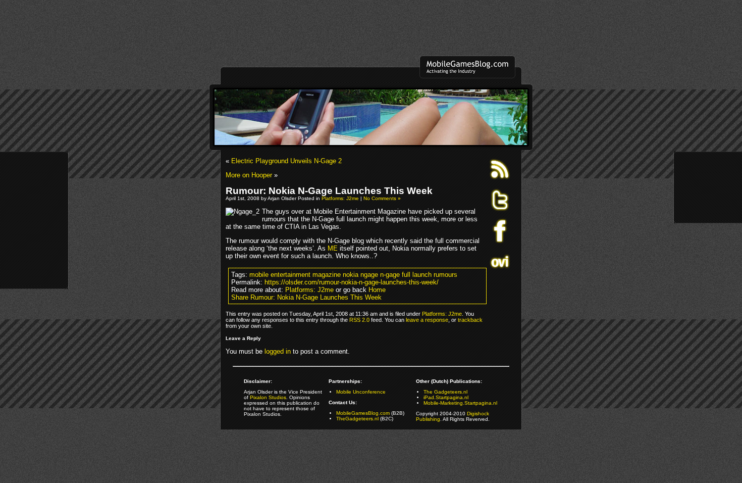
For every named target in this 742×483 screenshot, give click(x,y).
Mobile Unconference (361, 392)
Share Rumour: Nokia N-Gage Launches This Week (306, 297)
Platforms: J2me (340, 198)
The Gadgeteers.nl (445, 392)
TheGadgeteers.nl (357, 418)
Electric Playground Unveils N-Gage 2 (286, 161)
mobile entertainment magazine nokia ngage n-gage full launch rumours (353, 274)
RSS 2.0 (359, 320)
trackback (470, 320)
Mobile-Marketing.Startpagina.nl (460, 403)
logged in (277, 351)
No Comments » (382, 198)
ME (333, 248)
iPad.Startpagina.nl (445, 397)
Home (377, 290)
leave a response (427, 320)
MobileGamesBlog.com (363, 413)
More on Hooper (249, 175)
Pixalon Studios (268, 397)
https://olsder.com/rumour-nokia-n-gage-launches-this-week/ (351, 282)
